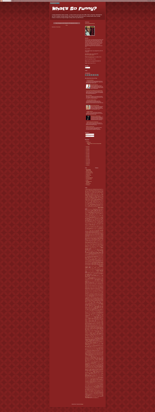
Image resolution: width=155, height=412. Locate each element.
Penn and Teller (93, 343)
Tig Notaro (101, 384)
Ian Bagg (100, 273)
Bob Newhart (100, 203)
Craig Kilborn (95, 228)
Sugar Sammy (92, 379)
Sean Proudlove (99, 366)
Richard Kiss (89, 350)
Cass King (87, 216)
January (88, 142)
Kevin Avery (96, 303)
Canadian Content (98, 214)
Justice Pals (90, 298)
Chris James (87, 220)
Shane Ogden (87, 368)
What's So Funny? (74, 9)
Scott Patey (87, 365)
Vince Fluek (88, 394)
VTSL (92, 394)
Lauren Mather (91, 310)
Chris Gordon (94, 219)
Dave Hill (96, 237)
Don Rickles (97, 249)
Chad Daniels (93, 216)
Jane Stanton (97, 279)
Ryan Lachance (87, 360)
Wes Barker (88, 395)
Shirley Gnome (96, 371)
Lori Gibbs (98, 315)
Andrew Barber (87, 194)
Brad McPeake (90, 206)
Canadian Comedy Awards (89, 214)
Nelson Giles (91, 335)
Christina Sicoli (100, 221)
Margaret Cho (98, 318)
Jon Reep (91, 296)
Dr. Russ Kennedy (90, 251)
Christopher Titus (87, 222)
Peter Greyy (90, 345)
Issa (99, 275)
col (102, 222)
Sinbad (98, 372)
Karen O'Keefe (93, 299)
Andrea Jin (92, 193)
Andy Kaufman (91, 195)
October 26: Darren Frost (90, 126)
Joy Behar (95, 296)
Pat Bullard (92, 338)
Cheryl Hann (92, 218)
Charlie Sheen (98, 217)
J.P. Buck (91, 276)
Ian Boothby (87, 274)
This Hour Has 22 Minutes (95, 384)
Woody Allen (95, 396)
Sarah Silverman (98, 363)
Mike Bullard (87, 328)
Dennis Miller (92, 245)
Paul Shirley (100, 341)
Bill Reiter (95, 202)
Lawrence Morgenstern (91, 311)
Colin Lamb (98, 223)
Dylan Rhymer (99, 252)
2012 (87, 159)
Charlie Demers (91, 217)
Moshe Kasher (94, 330)
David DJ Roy (100, 240)
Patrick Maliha (97, 338)
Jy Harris (94, 298)
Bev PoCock (93, 201)
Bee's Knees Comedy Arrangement (91, 200)
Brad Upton (95, 206)
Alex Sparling (98, 191)
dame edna (92, 230)
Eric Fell (88, 256)
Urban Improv (96, 393)
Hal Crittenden (92, 269)
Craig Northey (100, 228)
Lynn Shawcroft (101, 316)
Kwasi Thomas (91, 306)
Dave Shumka (100, 238)
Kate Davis (97, 299)
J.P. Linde (95, 276)
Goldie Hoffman (94, 264)
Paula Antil (86, 342)
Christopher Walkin (93, 222)
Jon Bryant (96, 295)
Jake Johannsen (97, 277)
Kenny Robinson (90, 303)
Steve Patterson (91, 376)
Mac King (87, 317)
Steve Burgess (93, 375)
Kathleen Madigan (90, 300)
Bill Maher (90, 202)
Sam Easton (96, 361)
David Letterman (88, 242)
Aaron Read (99, 189)
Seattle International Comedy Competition (91, 367)
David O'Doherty (100, 242)
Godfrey (89, 264)
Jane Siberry (91, 279)
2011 (87, 160)
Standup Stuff (88, 174)
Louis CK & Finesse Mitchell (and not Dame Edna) (94, 90)
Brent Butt (100, 207)
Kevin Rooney (98, 304)
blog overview (95, 203)
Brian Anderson (101, 209)
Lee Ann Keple (98, 311)
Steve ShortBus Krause (99, 376)
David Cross (88, 240)
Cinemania (88, 184)
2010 (87, 162)
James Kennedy (97, 278)
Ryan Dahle (87, 359)
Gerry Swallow (94, 262)
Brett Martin (95, 209)
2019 (87, 149)
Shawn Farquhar (89, 370)
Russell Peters (93, 358)
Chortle (87, 180)
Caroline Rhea (96, 215)
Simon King (93, 372)
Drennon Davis (97, 251)
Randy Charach (101, 347)
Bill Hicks (99, 201)
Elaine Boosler (98, 254)
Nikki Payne (98, 336)
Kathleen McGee (97, 300)
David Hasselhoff (99, 241)
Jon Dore (100, 295)
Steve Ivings (98, 375)
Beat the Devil (88, 183)
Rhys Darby (89, 349)
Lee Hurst (89, 312)
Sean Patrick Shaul (92, 366)
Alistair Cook (89, 192)
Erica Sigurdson (94, 256)
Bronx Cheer (98, 211)
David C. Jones (101, 239)
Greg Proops (98, 268)
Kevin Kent (93, 304)
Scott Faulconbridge (93, 364)
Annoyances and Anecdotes (89, 182)
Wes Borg (93, 395)
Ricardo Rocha (94, 349)
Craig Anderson (101, 227)
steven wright (100, 377)
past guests (87, 338)
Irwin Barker (94, 275)
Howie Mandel (95, 273)
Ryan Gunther (92, 359)
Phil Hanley (87, 346)
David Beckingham (94, 239)
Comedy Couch (88, 175)
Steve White (86, 377)
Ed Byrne (86, 253)
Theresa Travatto (87, 384)
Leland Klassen (99, 312)
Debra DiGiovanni (93, 244)
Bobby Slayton (90, 205)
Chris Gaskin (88, 219)
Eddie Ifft (99, 253)
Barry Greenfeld (97, 199)
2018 (87, 150)
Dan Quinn (89, 231)
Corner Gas (101, 226)
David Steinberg (92, 243)
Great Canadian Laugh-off (95, 267)
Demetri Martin (99, 244)
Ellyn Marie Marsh (98, 255)
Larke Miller (95, 308)
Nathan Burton (87, 334)
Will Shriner (90, 396)
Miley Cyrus (93, 329)
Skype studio (91, 373)
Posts (87, 134)
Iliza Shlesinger (87, 275)
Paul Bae (97, 339)
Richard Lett (95, 350)
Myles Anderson (91, 331)
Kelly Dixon (98, 301)
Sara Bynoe (93, 363)
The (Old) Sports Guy (89, 172)
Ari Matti (91, 197)
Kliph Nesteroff (88, 305)
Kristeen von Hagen (96, 305)
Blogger (82, 404)
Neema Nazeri (99, 334)
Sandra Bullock (87, 363)
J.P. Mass (99, 276)
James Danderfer (90, 278)
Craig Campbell (89, 228)
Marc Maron (97, 317)
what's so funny (98, 395)
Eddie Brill (94, 253)
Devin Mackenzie (92, 246)
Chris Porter (98, 220)
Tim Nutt (92, 385)
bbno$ (102, 199)
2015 (87, 155)
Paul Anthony (91, 339)
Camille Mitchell (91, 213)
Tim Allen (87, 385)
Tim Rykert (97, 385)
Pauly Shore (100, 342)
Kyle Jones (90, 307)
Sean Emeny (93, 365)
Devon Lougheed (99, 246)
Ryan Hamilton (99, 359)
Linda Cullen (91, 314)
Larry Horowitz (100, 308)
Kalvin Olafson (87, 299)
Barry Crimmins (91, 199)
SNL (95, 373)
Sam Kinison (101, 361)
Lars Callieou (92, 309)
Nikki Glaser (93, 336)
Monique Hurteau (87, 330)
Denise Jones (87, 245)
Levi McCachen (93, 313)
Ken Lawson (96, 302)
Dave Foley (92, 237)
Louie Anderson (91, 316)
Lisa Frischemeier (97, 314)
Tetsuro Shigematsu (90, 382)
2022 (87, 141)
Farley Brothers (100, 257)
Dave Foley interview (94, 84)
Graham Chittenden (95, 266)
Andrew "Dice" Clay (99, 193)
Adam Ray (96, 190)
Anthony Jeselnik (97, 196)
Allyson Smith (94, 192)
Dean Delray (87, 244)
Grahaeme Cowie (87, 266)
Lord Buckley (92, 315)
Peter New (100, 345)
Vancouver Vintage (89, 171)
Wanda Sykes (97, 394)
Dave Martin (100, 237)
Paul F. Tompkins (89, 340)
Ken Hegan (90, 302)
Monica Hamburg (99, 329)
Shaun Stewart (92, 369)
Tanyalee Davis (92, 381)
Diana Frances (92, 247)
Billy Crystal (99, 202)
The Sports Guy (94, 383)
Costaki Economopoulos (93, 227)
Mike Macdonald (93, 328)
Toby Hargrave (96, 386)
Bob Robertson (92, 204)
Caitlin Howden (97, 212)
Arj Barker (100, 197)
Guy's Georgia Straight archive (88, 170)
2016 (87, 153)
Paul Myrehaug (88, 341)
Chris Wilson (95, 221)
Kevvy (102, 304)
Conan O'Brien (91, 226)
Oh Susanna (92, 337)
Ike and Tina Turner (99, 274)
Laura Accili (86, 310)
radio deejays (90, 347)
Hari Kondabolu (97, 269)
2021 (87, 146)
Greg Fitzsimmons (92, 268)
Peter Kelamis (95, 345)
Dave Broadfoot (95, 236)
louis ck (95, 316)
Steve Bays (87, 375)
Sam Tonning (93, 362)
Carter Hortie (101, 215)
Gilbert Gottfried (100, 262)
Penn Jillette (99, 343)
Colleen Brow (91, 224)
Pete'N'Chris (98, 344)
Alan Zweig (86, 191)
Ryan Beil (100, 358)
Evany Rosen (100, 256)
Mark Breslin (91, 320)
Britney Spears (87, 211)
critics (86, 229)
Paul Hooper (96, 340)
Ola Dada (96, 337)
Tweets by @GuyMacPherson (90, 23)
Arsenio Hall (87, 198)
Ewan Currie (87, 257)
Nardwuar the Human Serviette (94, 332)
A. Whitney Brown (87, 189)
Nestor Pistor (96, 335)
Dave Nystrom (93, 238)
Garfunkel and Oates (91, 260)
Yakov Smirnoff (100, 396)
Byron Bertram (91, 212)
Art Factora (92, 198)
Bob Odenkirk (87, 204)
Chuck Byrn (99, 222)
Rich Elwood (99, 349)
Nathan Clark (93, 334)
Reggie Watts (98, 348)
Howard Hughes (90, 273)
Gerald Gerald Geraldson (96, 261)
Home (67, 25)
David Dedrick (94, 240)
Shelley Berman (101, 370)
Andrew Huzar (98, 194)
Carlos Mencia (91, 215)
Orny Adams (101, 337)
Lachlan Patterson (97, 307)
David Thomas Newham (99, 243)
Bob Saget (98, 204)
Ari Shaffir (95, 197)
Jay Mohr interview (90, 111)
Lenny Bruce (87, 313)
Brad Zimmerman (101, 206)
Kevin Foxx (88, 304)
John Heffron (90, 293)
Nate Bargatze (99, 333)
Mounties (98, 330)
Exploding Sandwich (94, 257)
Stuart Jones (87, 379)
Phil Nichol (93, 346)
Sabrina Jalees (91, 361)
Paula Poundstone (93, 342)
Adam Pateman (91, 190)
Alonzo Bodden (100, 192)
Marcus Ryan (91, 318)
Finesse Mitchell (94, 258)
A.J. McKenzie (94, 189)
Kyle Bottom (97, 306)
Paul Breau (101, 339)
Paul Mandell (101, 340)
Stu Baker (100, 378)
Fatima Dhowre (87, 258)
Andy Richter (101, 195)
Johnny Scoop (91, 295)
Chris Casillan (101, 218)
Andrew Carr (93, 194)
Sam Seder (88, 362)
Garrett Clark (98, 260)
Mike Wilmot (87, 329)
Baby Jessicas (98, 198)
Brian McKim (88, 210)
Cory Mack (87, 227)
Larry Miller (86, 309)
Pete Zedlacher (93, 344)
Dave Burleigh (101, 236)
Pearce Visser (87, 343)
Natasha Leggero (92, 333)
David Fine (86, 241)
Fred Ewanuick (92, 259)
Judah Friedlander (100, 296)
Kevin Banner (101, 303)
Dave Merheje (87, 238)
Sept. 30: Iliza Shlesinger (95, 105)
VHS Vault (101, 393)
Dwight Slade (92, 252)
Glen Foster (88, 263)
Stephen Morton (95, 374)
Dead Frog (87, 176)
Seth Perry (100, 367)
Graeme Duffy (99, 264)
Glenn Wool (94, 263)
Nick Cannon (87, 336)
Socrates (98, 373)
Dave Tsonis (88, 239)
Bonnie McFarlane (97, 205)
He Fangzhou (97, 272)
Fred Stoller (98, 259)
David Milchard (94, 242)
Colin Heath (93, 223)
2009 (87, 163)
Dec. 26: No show (89, 95)
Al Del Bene (100, 190)
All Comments (88, 136)
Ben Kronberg (100, 200)
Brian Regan (94, 210)
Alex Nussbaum (92, 191)
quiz (97, 346)
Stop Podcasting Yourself (94, 378)
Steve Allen (100, 374)
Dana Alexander (95, 231)
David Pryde (87, 243)
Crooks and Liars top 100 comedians (94, 229)
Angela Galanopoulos (89, 196)
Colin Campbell (88, 223)
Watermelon (101, 394)
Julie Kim (92, 297)
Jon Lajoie (86, 296)
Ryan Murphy (93, 360)
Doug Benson (94, 250)
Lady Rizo (89, 308)
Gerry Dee (89, 262)
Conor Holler (96, 226)
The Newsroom (101, 382)
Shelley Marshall (88, 371)
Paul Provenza (95, 341)
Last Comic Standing (99, 309)
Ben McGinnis (87, 201)
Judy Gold (87, 297)
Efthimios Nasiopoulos (91, 254)
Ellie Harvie (93, 255)
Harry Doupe (99, 270)
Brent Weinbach (90, 209)
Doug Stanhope (100, 250)
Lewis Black (99, 313)
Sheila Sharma (95, 370)
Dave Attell (90, 236)
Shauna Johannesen (99, 369)
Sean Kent (98, 365)
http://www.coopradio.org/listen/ (89, 54)
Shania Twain (92, 368)
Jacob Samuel (91, 277)
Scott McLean (100, 364)
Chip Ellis (96, 218)
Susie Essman (98, 380)
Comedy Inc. (98, 225)
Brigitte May (100, 210)
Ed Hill (90, 253)
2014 (87, 156)
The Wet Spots (100, 383)
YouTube (87, 397)
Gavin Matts (89, 261)
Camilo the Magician (99, 213)
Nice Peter (100, 335)
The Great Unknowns (90, 80)
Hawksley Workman (90, 272)
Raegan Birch (95, 347)
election (89, 255)
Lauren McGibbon (97, 310)
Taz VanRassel (98, 381)
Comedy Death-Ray (92, 225)
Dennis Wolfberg (97, 245)
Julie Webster (97, 297)
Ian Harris (93, 274)
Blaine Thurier (90, 203)
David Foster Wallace (93, 241)
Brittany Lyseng (92, 211)
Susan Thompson (92, 380)
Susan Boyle (87, 380)
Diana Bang (87, 247)
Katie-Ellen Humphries (92, 301)
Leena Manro (94, 312)
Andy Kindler (96, 195)
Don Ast (92, 249)
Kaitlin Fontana (100, 298)
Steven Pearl (95, 377)
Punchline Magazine (89, 177)
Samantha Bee (100, 362)
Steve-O (91, 377)
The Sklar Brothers (88, 383)
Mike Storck (99, 328)
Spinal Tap (90, 374)
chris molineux (93, 220)
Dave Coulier (88, 237)
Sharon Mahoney (97, 368)
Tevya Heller (96, 382)
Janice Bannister (96, 280)
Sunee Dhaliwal (99, 379)
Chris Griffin (100, 219)
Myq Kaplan (97, 331)
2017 (87, 152)
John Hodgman (95, 293)
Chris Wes (90, 221)
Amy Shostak (87, 193)
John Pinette (100, 293)
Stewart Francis (87, 378)
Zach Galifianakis (94, 397)
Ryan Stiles (98, 360)
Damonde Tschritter (99, 230)
